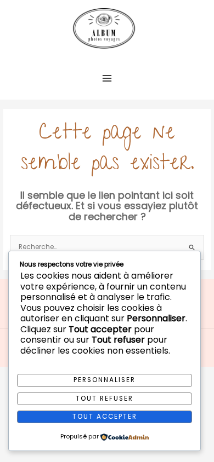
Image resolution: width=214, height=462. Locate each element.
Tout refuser (104, 398)
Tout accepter (104, 416)
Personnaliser (105, 380)
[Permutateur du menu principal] (107, 78)
